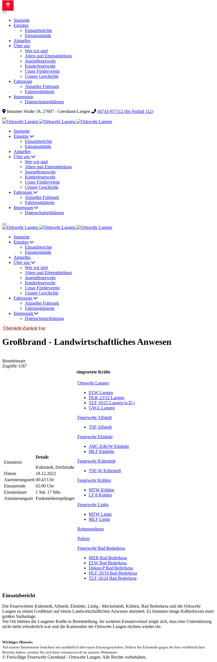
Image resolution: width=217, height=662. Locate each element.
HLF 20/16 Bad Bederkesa (113, 573)
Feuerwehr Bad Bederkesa (101, 548)
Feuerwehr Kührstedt (96, 461)
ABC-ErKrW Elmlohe (109, 446)
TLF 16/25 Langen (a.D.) (111, 402)
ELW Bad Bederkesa (108, 562)
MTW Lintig (100, 514)
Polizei (83, 538)
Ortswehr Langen (93, 383)
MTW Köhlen (101, 489)
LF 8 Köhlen (100, 495)
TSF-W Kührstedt (105, 470)
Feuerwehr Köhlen (94, 480)
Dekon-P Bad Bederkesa (111, 568)
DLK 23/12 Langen (106, 397)
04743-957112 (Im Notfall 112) (125, 111)
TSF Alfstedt (100, 427)
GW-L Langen (102, 407)
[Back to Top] (8, 5)
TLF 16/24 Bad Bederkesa (112, 578)
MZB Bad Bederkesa (108, 557)
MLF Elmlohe (101, 451)
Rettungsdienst (90, 528)
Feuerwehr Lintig (92, 504)
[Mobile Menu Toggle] (4, 12)
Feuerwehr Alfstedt (94, 417)
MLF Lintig (99, 519)
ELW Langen (101, 392)
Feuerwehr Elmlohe (95, 436)
